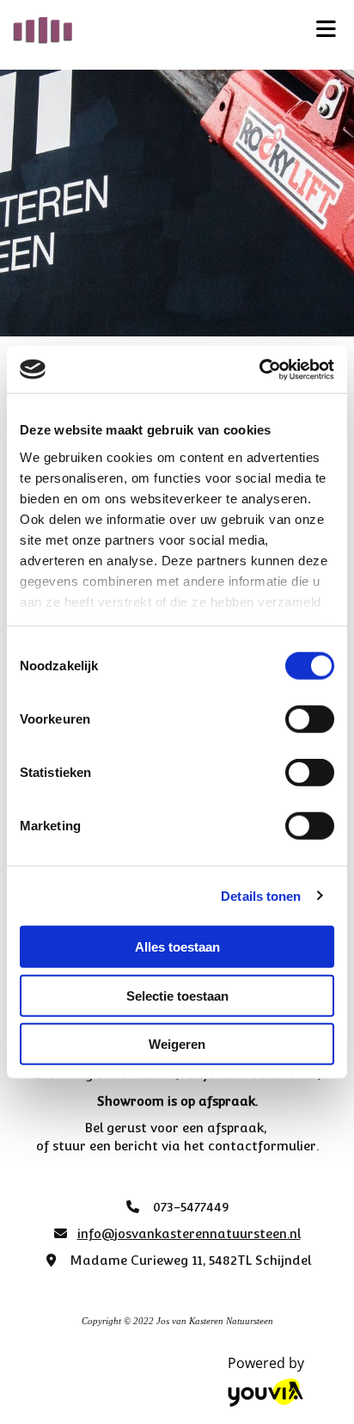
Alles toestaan (177, 947)
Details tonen (261, 895)
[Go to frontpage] (147, 30)
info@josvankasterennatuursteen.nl (189, 1233)
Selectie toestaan (177, 995)
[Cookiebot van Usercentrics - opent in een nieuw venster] (259, 369)
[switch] (309, 719)
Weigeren (177, 1044)
